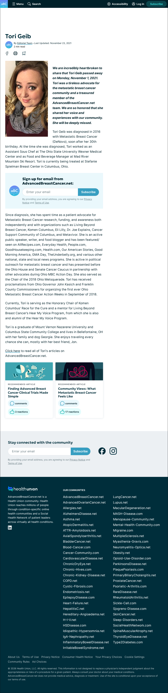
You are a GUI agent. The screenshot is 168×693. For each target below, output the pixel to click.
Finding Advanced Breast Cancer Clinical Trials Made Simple (28, 392)
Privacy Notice (77, 459)
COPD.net (70, 581)
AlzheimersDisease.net (80, 514)
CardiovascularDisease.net (83, 558)
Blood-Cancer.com (77, 547)
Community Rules (19, 661)
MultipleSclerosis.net (128, 536)
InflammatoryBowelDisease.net (86, 642)
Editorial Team (24, 43)
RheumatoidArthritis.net (130, 597)
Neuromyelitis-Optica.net (131, 547)
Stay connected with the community (40, 442)
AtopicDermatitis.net (78, 525)
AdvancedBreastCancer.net (83, 497)
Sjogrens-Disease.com (130, 609)
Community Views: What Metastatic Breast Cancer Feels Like (77, 392)
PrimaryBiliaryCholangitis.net (134, 575)
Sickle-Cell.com (124, 603)
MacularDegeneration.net (132, 508)
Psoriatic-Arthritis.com (130, 586)
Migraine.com (123, 530)
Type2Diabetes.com (128, 642)
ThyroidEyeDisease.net (130, 637)
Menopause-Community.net (133, 519)
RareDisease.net (125, 592)
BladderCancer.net (77, 541)
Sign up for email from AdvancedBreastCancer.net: (48, 181)
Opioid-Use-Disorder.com (132, 558)
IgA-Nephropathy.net (78, 637)
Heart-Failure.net (75, 603)
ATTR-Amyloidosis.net (79, 530)
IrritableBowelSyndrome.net (83, 648)
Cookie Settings (134, 657)
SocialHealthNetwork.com (132, 625)
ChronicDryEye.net (77, 564)
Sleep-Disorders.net (128, 620)
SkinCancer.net (124, 614)
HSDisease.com (74, 625)
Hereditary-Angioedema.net (84, 614)
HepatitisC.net (73, 609)
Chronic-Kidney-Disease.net (84, 575)
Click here (12, 351)
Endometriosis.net (76, 592)
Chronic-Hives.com (77, 569)
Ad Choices (39, 661)
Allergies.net (72, 508)
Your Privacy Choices (108, 657)
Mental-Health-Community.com (136, 525)
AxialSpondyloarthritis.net (82, 536)
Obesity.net (121, 553)
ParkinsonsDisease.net (130, 564)
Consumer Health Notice (77, 657)
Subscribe (156, 4)
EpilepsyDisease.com (79, 597)
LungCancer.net (124, 497)
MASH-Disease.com (128, 514)
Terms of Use (42, 202)
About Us (14, 657)
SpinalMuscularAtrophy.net (133, 631)
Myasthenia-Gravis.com (130, 541)
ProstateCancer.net (127, 581)
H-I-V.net (69, 620)
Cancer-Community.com (81, 553)
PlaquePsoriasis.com (128, 569)
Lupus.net (120, 502)
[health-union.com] (22, 489)
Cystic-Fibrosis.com (78, 586)
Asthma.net (71, 519)
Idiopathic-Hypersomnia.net (84, 631)
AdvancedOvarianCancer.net (84, 502)
